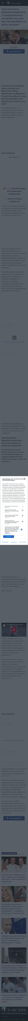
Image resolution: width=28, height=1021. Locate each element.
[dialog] (14, 510)
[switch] (22, 510)
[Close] (24, 479)
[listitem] (14, 507)
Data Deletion (5, 542)
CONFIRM (8, 536)
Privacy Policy (22, 542)
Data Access (14, 542)
